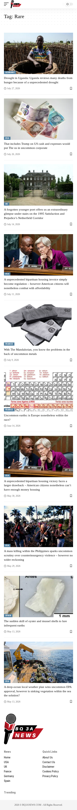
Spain (8, 615)
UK (6, 204)
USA (7, 138)
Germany (10, 72)
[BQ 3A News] (16, 4)
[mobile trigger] (7, 4)
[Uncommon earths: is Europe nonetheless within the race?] (38, 390)
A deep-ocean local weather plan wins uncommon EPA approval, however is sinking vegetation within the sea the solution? (38, 691)
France (9, 344)
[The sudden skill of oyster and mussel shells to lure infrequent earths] (38, 596)
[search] (59, 4)
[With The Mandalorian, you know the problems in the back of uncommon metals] (38, 325)
